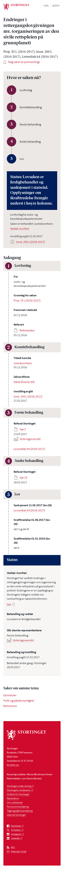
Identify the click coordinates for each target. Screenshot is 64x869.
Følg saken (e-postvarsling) (24, 62)
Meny (56, 5)
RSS (13, 847)
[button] (46, 5)
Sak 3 (23, 429)
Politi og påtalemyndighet (18, 700)
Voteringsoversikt (30, 439)
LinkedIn (15, 838)
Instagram (16, 834)
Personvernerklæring (18, 806)
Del (9, 604)
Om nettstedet (15, 802)
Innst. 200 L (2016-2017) (28, 396)
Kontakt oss (13, 764)
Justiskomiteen (23, 363)
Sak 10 (23, 477)
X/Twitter (16, 830)
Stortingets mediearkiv (19, 790)
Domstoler (9, 695)
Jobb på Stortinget (16, 814)
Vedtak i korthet (19, 229)
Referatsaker (27, 330)
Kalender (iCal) (18, 851)
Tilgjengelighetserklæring (20, 810)
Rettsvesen (10, 706)
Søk (46, 5)
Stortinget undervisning (19, 786)
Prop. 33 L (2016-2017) (27, 300)
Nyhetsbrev (13, 798)
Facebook (16, 826)
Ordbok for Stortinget (18, 794)
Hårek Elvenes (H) (24, 382)
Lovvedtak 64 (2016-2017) (29, 449)
